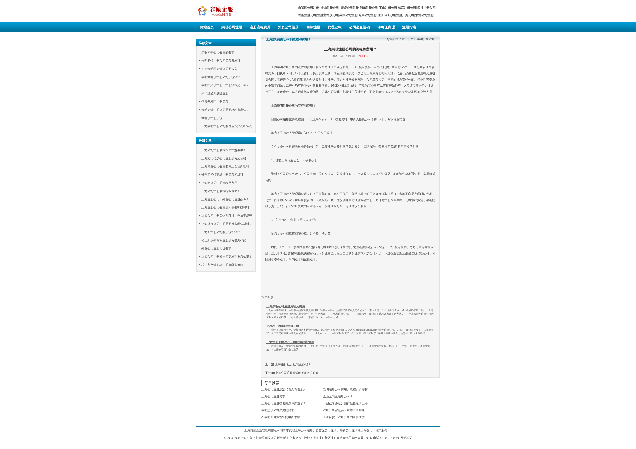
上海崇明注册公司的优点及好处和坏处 (226, 126)
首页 (411, 39)
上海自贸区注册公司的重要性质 (344, 417)
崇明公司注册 (231, 27)
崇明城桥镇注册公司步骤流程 (220, 77)
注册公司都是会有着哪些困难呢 (344, 410)
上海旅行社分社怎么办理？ (293, 364)
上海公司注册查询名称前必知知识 (297, 373)
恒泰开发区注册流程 (214, 101)
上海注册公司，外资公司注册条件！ (225, 199)
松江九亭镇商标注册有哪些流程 (222, 265)
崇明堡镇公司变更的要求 (217, 52)
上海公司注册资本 (273, 396)
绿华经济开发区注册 (214, 93)
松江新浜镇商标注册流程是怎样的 (223, 240)
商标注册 (313, 27)
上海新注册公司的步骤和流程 (220, 232)
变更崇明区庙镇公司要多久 (219, 69)
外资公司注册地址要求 (216, 248)
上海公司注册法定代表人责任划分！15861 (289, 389)
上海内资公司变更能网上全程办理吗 (225, 166)
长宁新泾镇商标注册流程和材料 (222, 174)
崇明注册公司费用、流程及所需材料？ (348, 389)
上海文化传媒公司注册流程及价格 (223, 158)
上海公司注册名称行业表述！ (220, 191)
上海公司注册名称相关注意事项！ (223, 150)
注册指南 (409, 27)
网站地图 (406, 438)
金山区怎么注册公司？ (338, 396)
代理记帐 (335, 27)
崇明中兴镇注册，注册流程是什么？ (225, 85)
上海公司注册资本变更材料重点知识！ (226, 256)
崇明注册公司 (286, 105)
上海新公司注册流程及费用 (219, 183)
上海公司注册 (304, 430)
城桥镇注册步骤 (211, 118)
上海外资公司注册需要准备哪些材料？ (226, 224)
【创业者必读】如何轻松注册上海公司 (348, 403)
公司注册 (283, 119)
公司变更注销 (359, 27)
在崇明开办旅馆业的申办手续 (280, 417)
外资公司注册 (288, 27)
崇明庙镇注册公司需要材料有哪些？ (225, 110)
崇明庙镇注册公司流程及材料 (220, 60)
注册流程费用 (260, 27)
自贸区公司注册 (326, 430)
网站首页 (207, 27)
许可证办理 (386, 27)
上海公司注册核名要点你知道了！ (283, 403)
